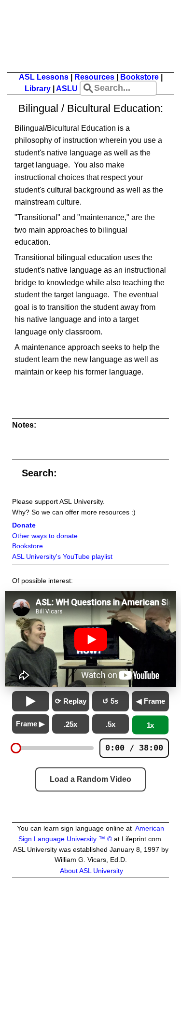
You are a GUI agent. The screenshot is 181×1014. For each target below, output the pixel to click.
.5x (110, 724)
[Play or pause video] (90, 639)
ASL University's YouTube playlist (62, 556)
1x (150, 725)
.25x (70, 724)
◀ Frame (150, 701)
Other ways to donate (45, 536)
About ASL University (91, 871)
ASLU (67, 88)
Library (38, 88)
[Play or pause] (30, 701)
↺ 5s (110, 701)
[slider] (16, 748)
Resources (94, 77)
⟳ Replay (70, 701)
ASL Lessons (44, 77)
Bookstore (139, 77)
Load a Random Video (90, 779)
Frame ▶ (30, 724)
